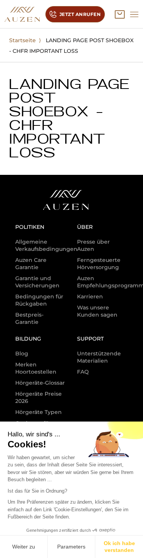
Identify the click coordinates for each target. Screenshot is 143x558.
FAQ (83, 371)
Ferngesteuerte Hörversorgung (99, 264)
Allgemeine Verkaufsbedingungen (46, 245)
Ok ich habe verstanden (119, 546)
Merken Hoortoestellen (35, 368)
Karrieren (90, 296)
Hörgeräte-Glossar (40, 382)
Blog (21, 353)
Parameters (71, 547)
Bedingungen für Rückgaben (39, 300)
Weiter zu (23, 547)
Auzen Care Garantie (31, 264)
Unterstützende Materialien (99, 357)
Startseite (22, 40)
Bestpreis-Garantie (29, 318)
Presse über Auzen (93, 245)
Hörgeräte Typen (38, 412)
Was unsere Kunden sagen (97, 311)
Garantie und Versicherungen (37, 282)
